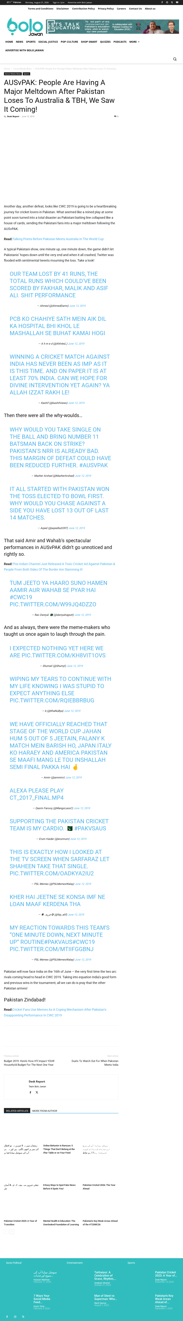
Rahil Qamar (100, 1303)
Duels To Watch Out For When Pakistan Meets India (95, 1062)
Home (7, 68)
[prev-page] (6, 1231)
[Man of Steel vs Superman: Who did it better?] (78, 1303)
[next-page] (12, 1231)
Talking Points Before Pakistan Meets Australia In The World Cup (58, 239)
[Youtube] (177, 3)
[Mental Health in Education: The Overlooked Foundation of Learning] (61, 1206)
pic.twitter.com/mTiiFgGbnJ (52, 949)
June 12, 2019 (77, 305)
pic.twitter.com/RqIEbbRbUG (52, 700)
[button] (174, 59)
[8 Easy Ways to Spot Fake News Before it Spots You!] (61, 1170)
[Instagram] (167, 3)
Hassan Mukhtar (42, 1280)
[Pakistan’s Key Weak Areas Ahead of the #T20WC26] (100, 1206)
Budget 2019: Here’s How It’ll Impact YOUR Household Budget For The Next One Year (29, 1062)
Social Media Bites (22, 68)
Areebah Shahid (102, 1283)
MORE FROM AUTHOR (44, 1110)
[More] (40, 124)
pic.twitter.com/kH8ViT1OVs (64, 655)
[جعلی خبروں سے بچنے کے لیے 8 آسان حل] (21, 1170)
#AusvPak (93, 465)
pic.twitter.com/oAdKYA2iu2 (52, 873)
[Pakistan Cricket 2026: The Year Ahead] (100, 1170)
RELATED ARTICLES (17, 1110)
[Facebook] (162, 3)
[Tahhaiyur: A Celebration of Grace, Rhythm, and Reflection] (78, 1280)
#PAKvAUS (58, 942)
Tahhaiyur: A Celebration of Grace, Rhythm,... (105, 1275)
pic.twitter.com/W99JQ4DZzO (53, 604)
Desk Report (13, 116)
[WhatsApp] (32, 124)
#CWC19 (21, 597)
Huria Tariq (39, 1306)
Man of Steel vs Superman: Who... (105, 1297)
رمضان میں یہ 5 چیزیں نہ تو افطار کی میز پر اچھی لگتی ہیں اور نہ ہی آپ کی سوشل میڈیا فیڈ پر (21, 1149)
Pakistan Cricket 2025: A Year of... (166, 1274)
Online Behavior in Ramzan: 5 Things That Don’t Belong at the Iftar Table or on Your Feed (59, 1149)
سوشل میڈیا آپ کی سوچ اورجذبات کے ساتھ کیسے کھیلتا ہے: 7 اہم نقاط (96, 1149)
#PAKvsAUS (90, 828)
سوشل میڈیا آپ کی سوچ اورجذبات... (45, 1274)
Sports (26, 73)
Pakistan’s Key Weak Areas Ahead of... (164, 1299)
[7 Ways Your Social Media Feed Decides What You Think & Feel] (17, 1303)
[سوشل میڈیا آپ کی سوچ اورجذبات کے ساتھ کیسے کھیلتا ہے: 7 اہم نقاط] (100, 1130)
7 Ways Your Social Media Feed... (42, 1299)
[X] (172, 3)
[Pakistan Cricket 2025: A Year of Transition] (21, 1206)
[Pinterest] (24, 124)
